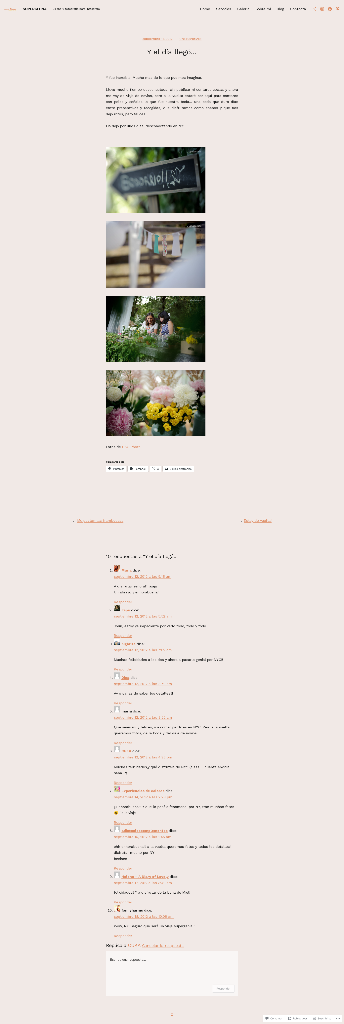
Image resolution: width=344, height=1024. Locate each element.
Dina (125, 677)
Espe (125, 610)
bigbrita (128, 644)
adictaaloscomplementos (144, 831)
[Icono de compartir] (314, 9)
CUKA (126, 751)
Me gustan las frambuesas (100, 520)
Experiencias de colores (142, 791)
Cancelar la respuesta (163, 945)
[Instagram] (322, 9)
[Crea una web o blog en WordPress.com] (172, 1015)
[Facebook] (329, 9)
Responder (123, 602)
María (126, 570)
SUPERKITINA (35, 9)
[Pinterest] (337, 9)
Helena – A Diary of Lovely (145, 877)
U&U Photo (131, 447)
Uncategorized (190, 39)
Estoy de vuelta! (258, 520)
